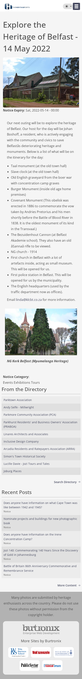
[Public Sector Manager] (29, 665)
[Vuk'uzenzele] (41, 652)
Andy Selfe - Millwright (19, 407)
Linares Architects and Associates (26, 434)
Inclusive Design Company (21, 441)
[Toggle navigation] (76, 6)
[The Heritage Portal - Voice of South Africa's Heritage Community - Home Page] (17, 6)
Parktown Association (18, 400)
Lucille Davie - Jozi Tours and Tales (27, 464)
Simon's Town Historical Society (24, 456)
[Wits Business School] (18, 652)
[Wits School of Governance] (63, 652)
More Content (67, 585)
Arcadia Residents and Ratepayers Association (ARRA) (39, 449)
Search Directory (65, 482)
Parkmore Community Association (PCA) (30, 415)
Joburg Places (12, 471)
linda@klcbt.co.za (29, 299)
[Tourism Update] (52, 665)
